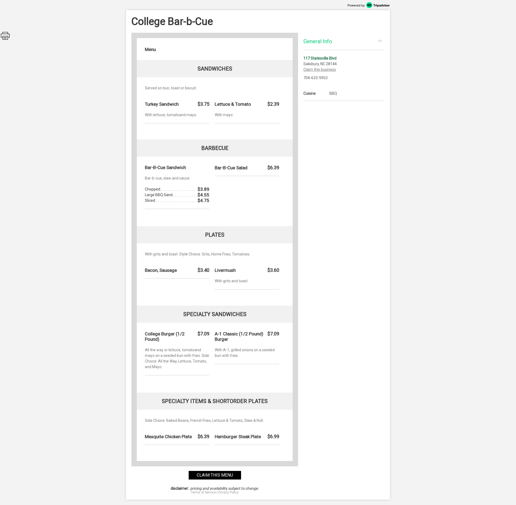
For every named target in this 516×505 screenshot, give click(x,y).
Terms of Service (203, 492)
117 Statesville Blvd (319, 58)
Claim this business (319, 69)
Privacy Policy (228, 492)
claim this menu (215, 475)
